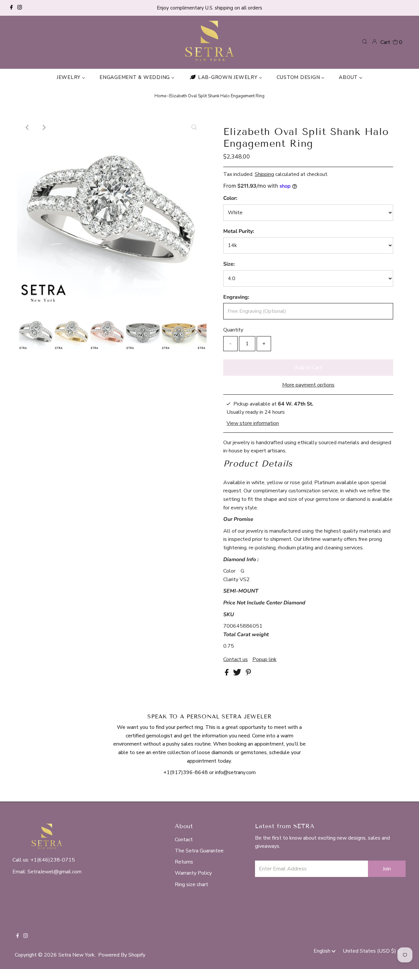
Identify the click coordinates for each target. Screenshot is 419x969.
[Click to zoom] (194, 127)
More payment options (308, 385)
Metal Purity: (238, 231)
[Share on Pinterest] (248, 673)
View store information (253, 423)
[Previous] (27, 127)
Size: (229, 264)
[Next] (43, 127)
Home (160, 96)
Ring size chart (191, 884)
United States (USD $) (370, 951)
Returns (184, 861)
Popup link (264, 659)
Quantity (233, 329)
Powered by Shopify (121, 955)
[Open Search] (364, 42)
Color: (230, 198)
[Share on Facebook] (227, 673)
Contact (184, 839)
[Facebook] (11, 8)
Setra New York (76, 955)
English (323, 951)
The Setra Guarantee (199, 850)
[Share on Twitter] (238, 673)
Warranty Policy (193, 873)
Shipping (264, 174)
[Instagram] (20, 8)
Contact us (235, 659)
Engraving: (236, 297)
